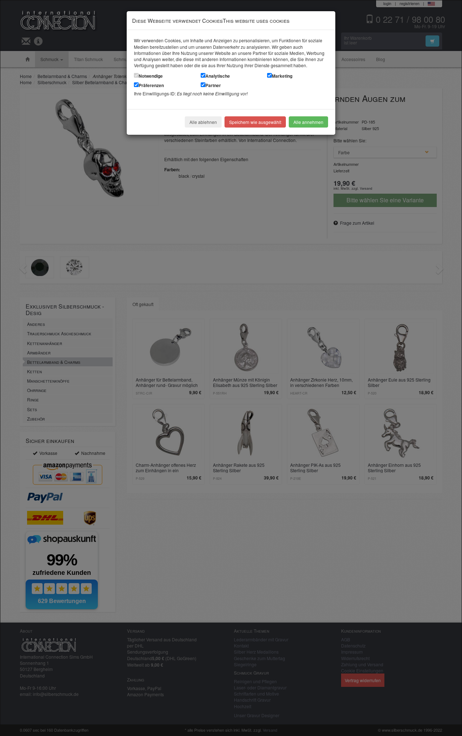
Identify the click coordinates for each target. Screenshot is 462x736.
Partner (213, 85)
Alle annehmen (308, 122)
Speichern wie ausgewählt (255, 122)
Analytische (217, 76)
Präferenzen (151, 85)
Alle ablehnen (203, 122)
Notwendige (151, 76)
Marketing (282, 76)
